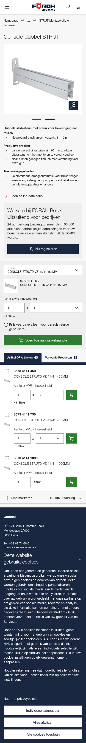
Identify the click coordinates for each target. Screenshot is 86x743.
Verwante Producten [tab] (60, 357)
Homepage (11, 20)
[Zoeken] (69, 6)
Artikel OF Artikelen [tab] (22, 357)
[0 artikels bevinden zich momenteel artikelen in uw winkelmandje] (78, 7)
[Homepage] (43, 7)
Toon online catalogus (26, 196)
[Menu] (7, 7)
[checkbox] (7, 371)
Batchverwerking (63, 498)
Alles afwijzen (43, 722)
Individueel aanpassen (43, 710)
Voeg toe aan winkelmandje (46, 340)
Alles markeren (21, 498)
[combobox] (45, 271)
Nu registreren (45, 249)
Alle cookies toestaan (43, 734)
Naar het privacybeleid (20, 698)
